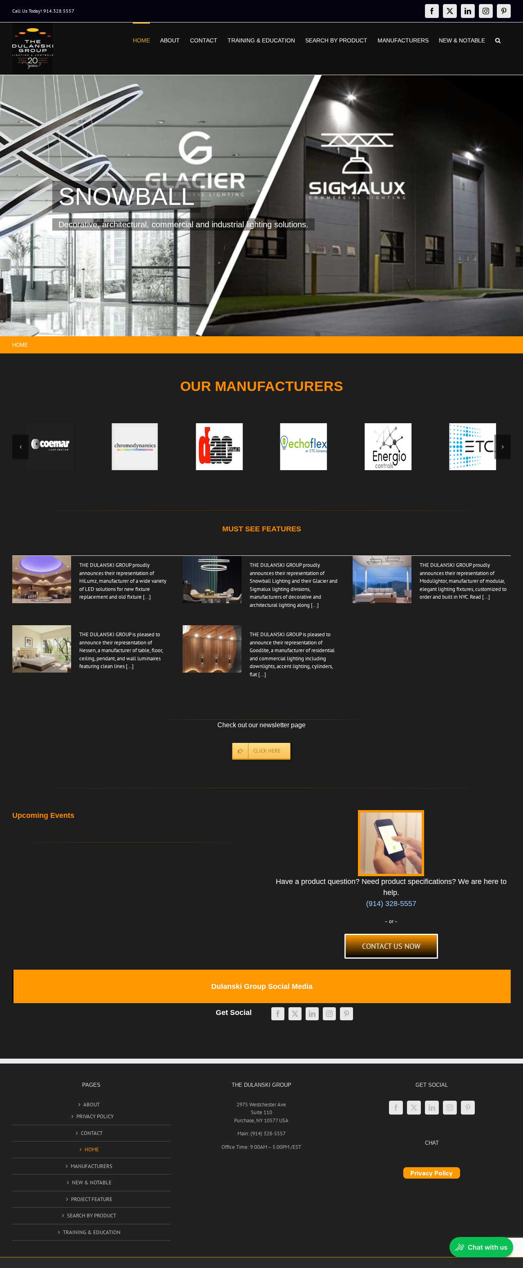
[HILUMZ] (41, 579)
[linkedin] (312, 1013)
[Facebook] (396, 1108)
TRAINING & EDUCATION (92, 1232)
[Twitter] (414, 1108)
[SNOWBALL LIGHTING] (212, 579)
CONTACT (92, 1133)
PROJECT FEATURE (91, 1199)
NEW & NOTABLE (92, 1182)
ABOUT (91, 1104)
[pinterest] (346, 1013)
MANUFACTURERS (91, 1166)
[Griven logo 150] (387, 446)
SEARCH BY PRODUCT (91, 1215)
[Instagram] (450, 1108)
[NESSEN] (261, 205)
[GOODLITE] (212, 649)
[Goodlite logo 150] (303, 446)
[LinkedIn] (432, 1108)
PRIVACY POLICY (95, 1116)
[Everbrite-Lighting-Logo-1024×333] (134, 446)
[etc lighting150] (50, 446)
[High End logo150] (472, 446)
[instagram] (329, 1013)
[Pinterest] (468, 1108)
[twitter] (295, 1013)
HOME (92, 1149)
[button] (498, 39)
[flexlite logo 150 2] (219, 446)
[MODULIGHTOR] (382, 579)
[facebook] (277, 1013)
